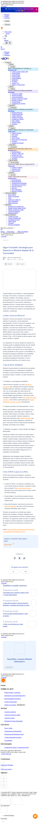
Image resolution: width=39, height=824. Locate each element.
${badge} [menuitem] (9, 815)
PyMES (6, 16)
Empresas (7, 18)
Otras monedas (16, 171)
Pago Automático (16, 189)
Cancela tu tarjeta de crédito (12, 715)
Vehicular (14, 136)
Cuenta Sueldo (16, 76)
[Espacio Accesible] (4, 812)
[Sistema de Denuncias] (6, 804)
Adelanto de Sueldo (17, 117)
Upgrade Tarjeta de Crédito (19, 98)
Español (7, 21)
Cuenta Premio (16, 75)
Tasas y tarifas (8, 728)
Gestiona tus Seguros (18, 143)
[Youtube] (19, 783)
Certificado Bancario (17, 157)
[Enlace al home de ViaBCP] (2, 28)
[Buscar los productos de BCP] (5, 37)
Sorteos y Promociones (18, 84)
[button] (3, 6)
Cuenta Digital (16, 73)
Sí (13, 571)
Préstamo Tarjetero (17, 100)
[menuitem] (21, 822)
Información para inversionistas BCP (14, 695)
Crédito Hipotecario (17, 114)
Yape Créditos (16, 121)
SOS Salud (15, 134)
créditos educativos (25, 418)
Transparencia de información (12, 731)
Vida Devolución (16, 133)
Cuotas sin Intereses (17, 97)
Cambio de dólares (17, 167)
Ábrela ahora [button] (8, 544)
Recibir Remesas (16, 181)
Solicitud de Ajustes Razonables (13, 721)
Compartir (22, 264)
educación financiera (10, 506)
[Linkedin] (19, 786)
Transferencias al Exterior (19, 185)
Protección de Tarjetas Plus (19, 139)
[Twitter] (19, 780)
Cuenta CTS (15, 83)
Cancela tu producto (10, 712)
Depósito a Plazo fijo (18, 153)
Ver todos (14, 81)
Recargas (14, 188)
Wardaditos (15, 80)
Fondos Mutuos (16, 152)
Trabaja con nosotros (10, 705)
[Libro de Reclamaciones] (16, 804)
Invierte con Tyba (17, 155)
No (26, 571)
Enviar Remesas (16, 180)
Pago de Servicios (17, 186)
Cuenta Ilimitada (16, 78)
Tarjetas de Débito (17, 95)
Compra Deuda (16, 102)
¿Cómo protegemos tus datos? (12, 737)
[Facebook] (19, 777)
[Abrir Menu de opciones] (8, 43)
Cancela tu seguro (9, 718)
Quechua (7, 24)
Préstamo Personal (17, 112)
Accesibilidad (8, 740)
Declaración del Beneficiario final (14, 734)
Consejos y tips (16, 169)
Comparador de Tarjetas (18, 103)
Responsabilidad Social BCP (12, 698)
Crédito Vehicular (17, 116)
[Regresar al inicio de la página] (3, 680)
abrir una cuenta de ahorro (23, 488)
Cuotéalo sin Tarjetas (18, 119)
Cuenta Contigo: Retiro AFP (20, 71)
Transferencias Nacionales (19, 183)
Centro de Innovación (10, 702)
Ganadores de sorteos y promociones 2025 (16, 747)
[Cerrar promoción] (36, 9)
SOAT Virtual (16, 138)
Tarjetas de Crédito (17, 94)
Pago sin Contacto (17, 191)
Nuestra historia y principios (12, 692)
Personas (6, 14)
